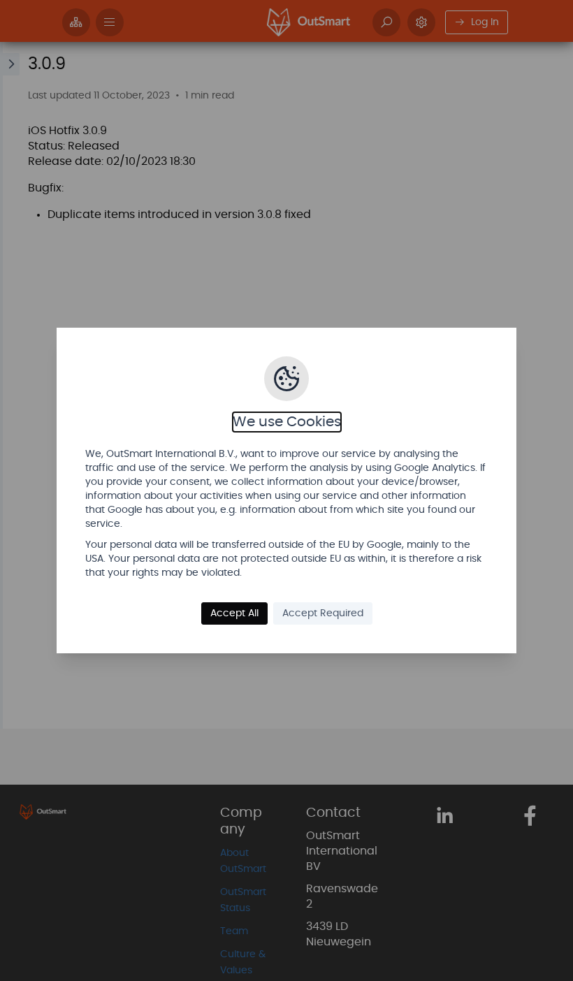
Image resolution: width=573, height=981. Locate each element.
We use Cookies (287, 422)
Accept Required (322, 613)
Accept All (234, 613)
